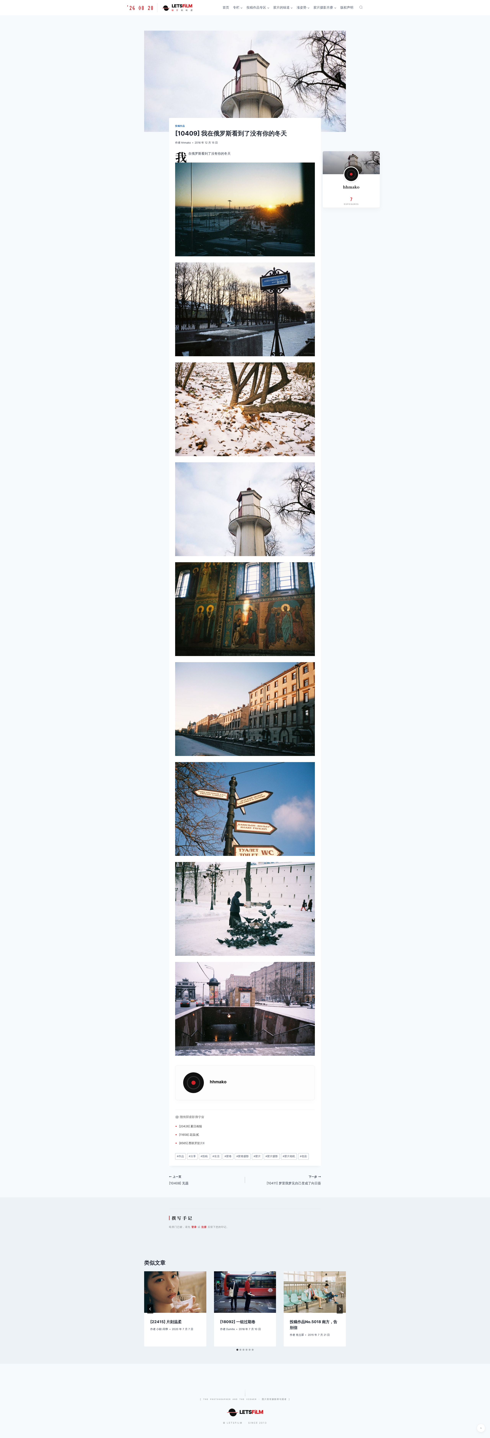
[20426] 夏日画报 (190, 1126)
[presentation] (175, 1292)
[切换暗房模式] (481, 1428)
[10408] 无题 (179, 1180)
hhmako (186, 142)
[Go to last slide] (150, 1309)
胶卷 (228, 1156)
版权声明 (346, 7)
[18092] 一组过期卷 (237, 1322)
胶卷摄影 (242, 1156)
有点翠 (300, 1334)
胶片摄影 (271, 1156)
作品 (180, 1156)
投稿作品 (180, 125)
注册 (204, 1226)
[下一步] (340, 1309)
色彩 (303, 1156)
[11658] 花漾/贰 (189, 1135)
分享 (192, 1156)
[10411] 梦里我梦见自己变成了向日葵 (294, 1180)
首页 (226, 7)
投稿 (204, 1156)
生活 (216, 1156)
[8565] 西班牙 (188, 1143)
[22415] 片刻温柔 (166, 1322)
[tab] (237, 1350)
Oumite (230, 1329)
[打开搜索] (361, 7)
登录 (194, 1226)
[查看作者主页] (351, 174)
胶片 (200, 1143)
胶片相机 (289, 1156)
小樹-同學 (162, 1329)
